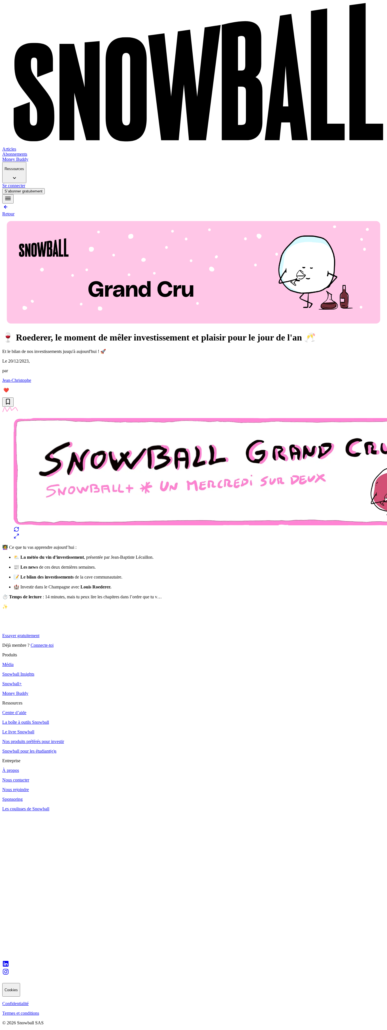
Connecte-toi (42, 645)
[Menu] (8, 199)
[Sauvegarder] (8, 402)
